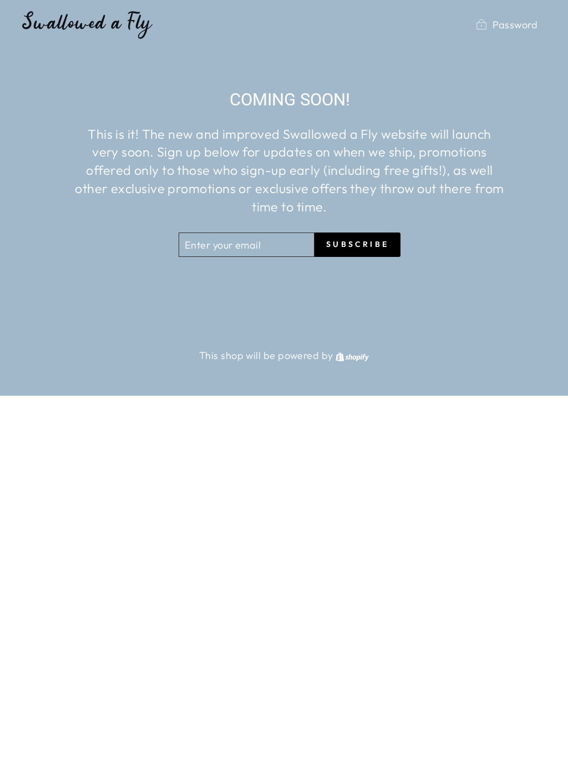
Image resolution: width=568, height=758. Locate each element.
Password (515, 24)
